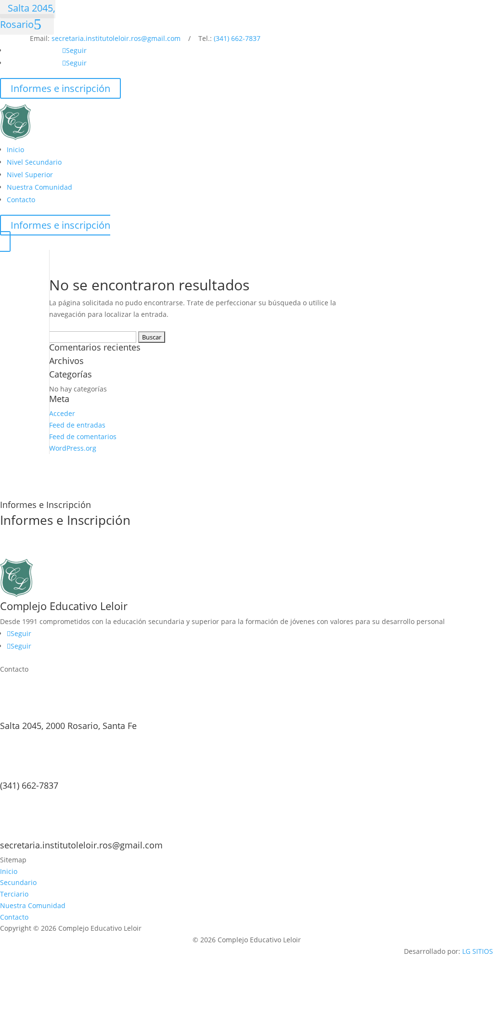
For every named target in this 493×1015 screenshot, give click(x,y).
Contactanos (39, 550)
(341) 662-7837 (237, 38)
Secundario (18, 882)
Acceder (62, 413)
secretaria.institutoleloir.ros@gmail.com (116, 38)
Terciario (14, 893)
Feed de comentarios (83, 436)
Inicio (15, 149)
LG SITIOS (477, 951)
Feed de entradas (77, 424)
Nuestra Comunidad (39, 187)
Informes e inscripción (60, 88)
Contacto (21, 199)
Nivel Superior (30, 174)
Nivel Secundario (34, 162)
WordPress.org (72, 448)
